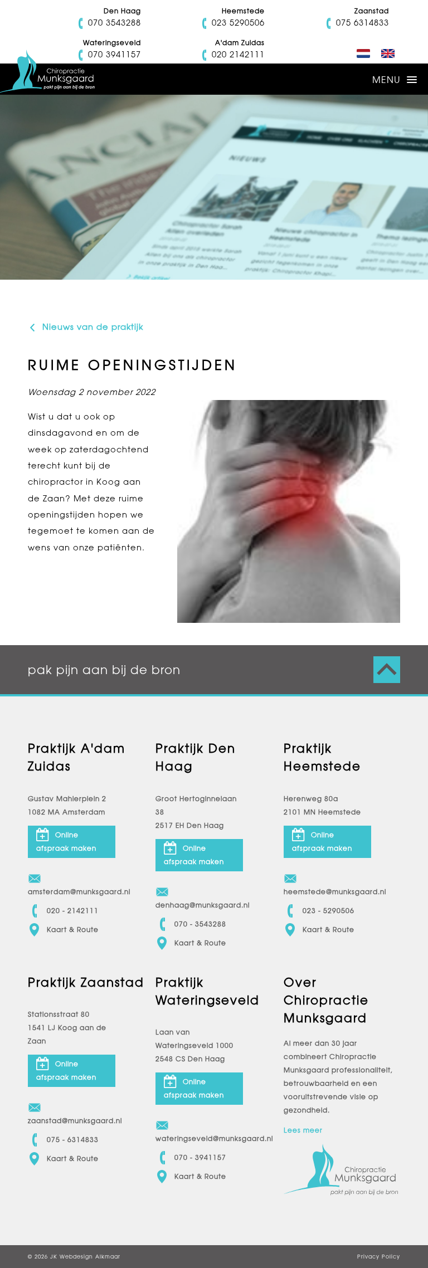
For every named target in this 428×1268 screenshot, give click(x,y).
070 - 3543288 (200, 924)
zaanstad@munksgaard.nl (71, 1121)
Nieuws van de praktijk (91, 326)
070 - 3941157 (200, 1158)
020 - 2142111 (73, 911)
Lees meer (303, 1130)
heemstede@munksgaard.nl (327, 892)
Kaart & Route (73, 930)
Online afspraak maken (66, 841)
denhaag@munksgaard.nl (199, 905)
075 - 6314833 (73, 1140)
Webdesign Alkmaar (90, 1257)
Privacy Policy (378, 1257)
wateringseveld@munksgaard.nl (199, 1139)
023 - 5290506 (328, 911)
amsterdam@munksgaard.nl (71, 892)
